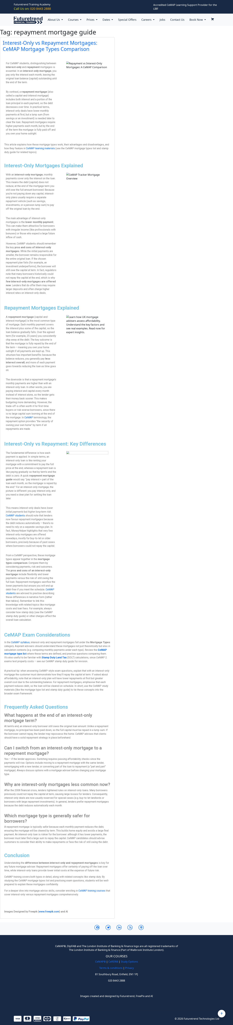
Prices (91, 20)
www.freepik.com (49, 911)
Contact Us (177, 20)
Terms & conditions (111, 968)
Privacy (129, 968)
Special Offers (127, 20)
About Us (54, 20)
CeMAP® (100, 961)
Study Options (129, 961)
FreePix (140, 996)
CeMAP (28, 417)
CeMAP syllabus (20, 642)
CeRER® (113, 961)
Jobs (162, 20)
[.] (214, 19)
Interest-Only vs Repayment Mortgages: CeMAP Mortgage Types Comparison (50, 45)
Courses (73, 20)
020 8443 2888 (32, 8)
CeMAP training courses (91, 890)
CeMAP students (15, 515)
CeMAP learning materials (40, 148)
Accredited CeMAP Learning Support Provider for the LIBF (185, 6)
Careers (146, 20)
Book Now (196, 20)
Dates (107, 20)
